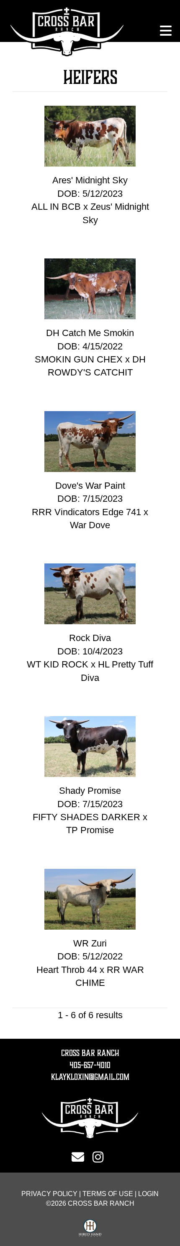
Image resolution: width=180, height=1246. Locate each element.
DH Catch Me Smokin (90, 333)
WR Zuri (90, 943)
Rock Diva (90, 638)
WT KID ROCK (59, 664)
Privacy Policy (49, 1193)
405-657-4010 (90, 1065)
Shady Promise (90, 790)
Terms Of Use (107, 1193)
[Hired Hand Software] (90, 1228)
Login (148, 1193)
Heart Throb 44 (66, 969)
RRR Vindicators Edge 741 (86, 512)
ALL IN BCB (56, 206)
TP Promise (90, 830)
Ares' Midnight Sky (90, 180)
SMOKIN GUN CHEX (79, 359)
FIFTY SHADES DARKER (86, 817)
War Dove (90, 525)
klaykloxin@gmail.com (90, 1076)
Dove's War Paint (90, 485)
